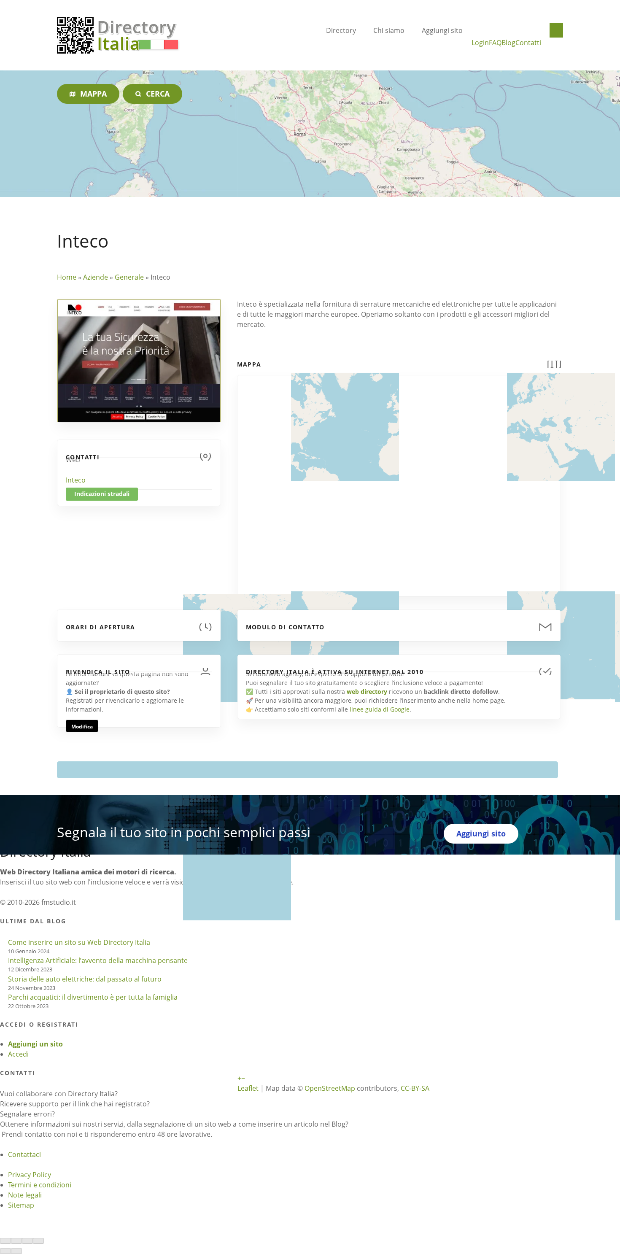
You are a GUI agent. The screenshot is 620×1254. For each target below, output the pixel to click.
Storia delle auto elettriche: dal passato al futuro (85, 979)
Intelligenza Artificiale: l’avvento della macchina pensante (98, 960)
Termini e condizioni (39, 1184)
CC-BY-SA (415, 1088)
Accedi (18, 1054)
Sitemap (21, 1205)
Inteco (76, 480)
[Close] (5, 1241)
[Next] (16, 1251)
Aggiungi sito (442, 30)
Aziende (95, 277)
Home (66, 277)
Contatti (528, 42)
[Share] (16, 1241)
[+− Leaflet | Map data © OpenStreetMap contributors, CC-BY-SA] (399, 480)
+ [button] (239, 1078)
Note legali (25, 1195)
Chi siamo (388, 30)
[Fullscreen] (27, 1241)
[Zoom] (38, 1241)
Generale (129, 277)
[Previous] (5, 1251)
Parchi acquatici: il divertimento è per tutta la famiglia (93, 997)
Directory (341, 30)
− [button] (243, 1078)
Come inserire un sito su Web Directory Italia (79, 942)
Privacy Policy (29, 1174)
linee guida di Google (380, 709)
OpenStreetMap (330, 1088)
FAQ (495, 42)
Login (480, 42)
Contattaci (24, 1154)
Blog (508, 42)
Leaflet (248, 1088)
